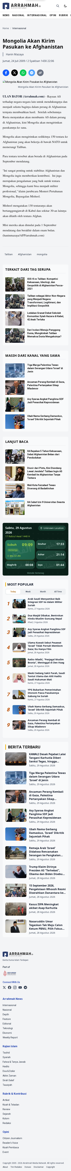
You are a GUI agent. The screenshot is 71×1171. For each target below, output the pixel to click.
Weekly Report (10, 1037)
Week (28, 592)
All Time (58, 592)
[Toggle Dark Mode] (65, 6)
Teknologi (8, 1028)
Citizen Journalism (12, 1138)
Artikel (6, 1100)
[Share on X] (14, 72)
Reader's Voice (10, 1143)
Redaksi (7, 1123)
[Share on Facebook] (6, 72)
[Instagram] (15, 987)
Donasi (28, 1167)
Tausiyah (7, 1085)
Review (6, 1109)
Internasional (9, 1005)
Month (43, 592)
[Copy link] (40, 72)
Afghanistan (25, 254)
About (5, 1167)
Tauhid (6, 1052)
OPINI (53, 15)
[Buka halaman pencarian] (57, 6)
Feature (7, 1019)
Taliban (9, 254)
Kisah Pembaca (11, 1147)
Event (6, 1152)
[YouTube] (20, 987)
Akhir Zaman (9, 1075)
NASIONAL (18, 15)
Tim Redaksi (16, 1167)
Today (13, 592)
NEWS (6, 15)
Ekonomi (7, 1033)
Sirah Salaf (8, 1080)
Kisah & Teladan (11, 1104)
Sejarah (7, 1114)
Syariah (7, 1057)
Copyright (50, 1167)
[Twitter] (4, 987)
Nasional (7, 1010)
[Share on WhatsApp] (23, 72)
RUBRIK (63, 15)
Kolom (6, 1118)
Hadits (6, 1066)
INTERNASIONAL (37, 15)
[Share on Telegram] (31, 72)
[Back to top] (64, 1164)
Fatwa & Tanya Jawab (14, 1062)
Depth (6, 1014)
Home (6, 28)
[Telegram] (25, 987)
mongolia (42, 254)
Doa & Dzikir (9, 1071)
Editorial (7, 1023)
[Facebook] (9, 987)
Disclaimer (39, 1167)
